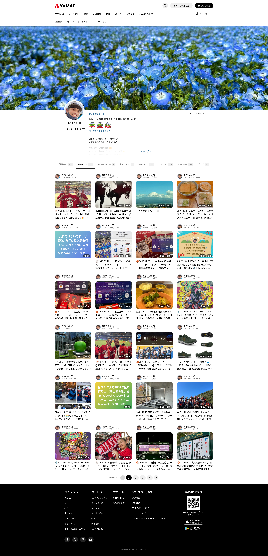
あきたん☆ (86, 22)
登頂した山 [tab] (145, 164)
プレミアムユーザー (97, 114)
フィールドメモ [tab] (105, 164)
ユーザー (71, 22)
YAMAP (58, 22)
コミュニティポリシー (142, 513)
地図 (86, 13)
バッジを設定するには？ (99, 131)
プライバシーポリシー (142, 508)
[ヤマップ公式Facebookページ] (67, 539)
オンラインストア (99, 502)
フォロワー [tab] (184, 164)
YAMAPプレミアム (99, 497)
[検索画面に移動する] (165, 5)
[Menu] (83, 129)
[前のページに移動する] (122, 477)
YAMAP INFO (118, 497)
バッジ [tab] (203, 164)
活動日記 (59, 13)
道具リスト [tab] (126, 164)
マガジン (130, 13)
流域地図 (95, 523)
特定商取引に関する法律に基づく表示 (148, 518)
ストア (118, 13)
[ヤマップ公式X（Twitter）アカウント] (75, 539)
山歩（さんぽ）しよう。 (75, 528)
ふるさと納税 (146, 13)
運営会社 (136, 497)
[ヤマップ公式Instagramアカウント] (83, 539)
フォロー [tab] (165, 164)
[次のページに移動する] (156, 477)
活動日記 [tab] (65, 164)
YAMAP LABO (97, 528)
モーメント (73, 13)
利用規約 (136, 502)
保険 (108, 13)
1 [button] (128, 477)
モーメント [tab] (85, 164)
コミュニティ (70, 518)
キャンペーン (70, 523)
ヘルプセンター (206, 13)
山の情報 (97, 13)
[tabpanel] (134, 326)
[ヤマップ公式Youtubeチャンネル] (91, 539)
